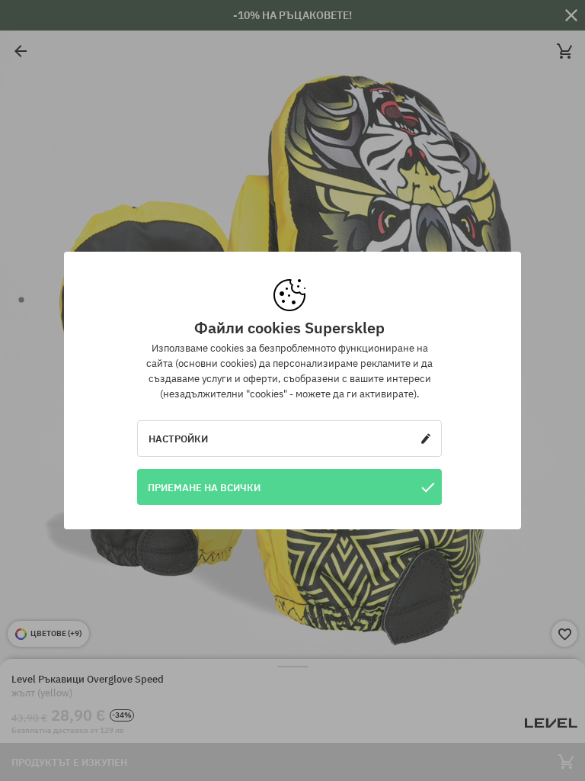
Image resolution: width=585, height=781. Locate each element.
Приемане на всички (204, 487)
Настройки (178, 438)
